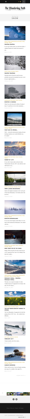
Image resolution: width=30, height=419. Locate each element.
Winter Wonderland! (11, 218)
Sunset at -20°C (9, 159)
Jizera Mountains (9, 186)
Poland (6, 42)
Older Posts (21, 375)
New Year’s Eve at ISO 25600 (13, 248)
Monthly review (14, 337)
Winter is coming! (10, 102)
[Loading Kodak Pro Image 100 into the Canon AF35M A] (11, 394)
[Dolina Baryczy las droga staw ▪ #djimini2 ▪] (25, 394)
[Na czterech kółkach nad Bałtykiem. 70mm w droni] (5, 394)
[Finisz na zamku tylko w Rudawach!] (8, 394)
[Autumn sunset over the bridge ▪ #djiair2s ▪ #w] (21, 394)
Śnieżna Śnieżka (10, 44)
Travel (10, 42)
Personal (20, 245)
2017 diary (7, 337)
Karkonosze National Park (17, 41)
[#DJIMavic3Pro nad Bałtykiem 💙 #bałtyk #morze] (1, 394)
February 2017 (9, 338)
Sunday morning (10, 365)
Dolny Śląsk (8, 41)
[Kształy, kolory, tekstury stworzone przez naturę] (28, 394)
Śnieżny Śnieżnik (10, 73)
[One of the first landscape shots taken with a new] (18, 394)
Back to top (21, 417)
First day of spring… (11, 130)
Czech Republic (8, 275)
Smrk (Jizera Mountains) (12, 188)
